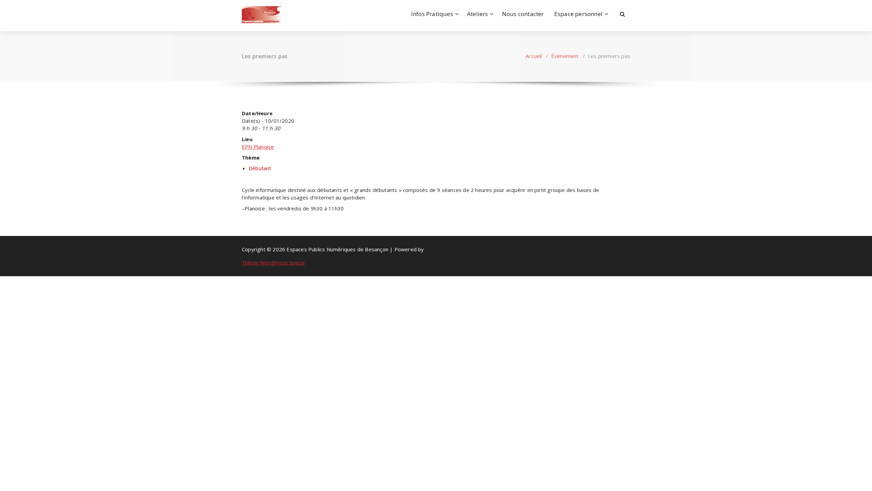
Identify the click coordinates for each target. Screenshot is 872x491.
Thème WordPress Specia (273, 262)
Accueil (534, 56)
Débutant (260, 168)
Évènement (565, 56)
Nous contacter (523, 14)
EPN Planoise (258, 146)
